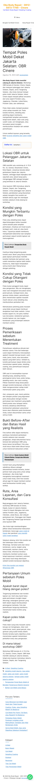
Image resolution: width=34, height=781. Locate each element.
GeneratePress (26, 778)
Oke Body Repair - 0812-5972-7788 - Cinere (17, 6)
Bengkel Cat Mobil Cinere (11, 23)
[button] (30, 777)
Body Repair (9, 748)
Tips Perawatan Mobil (13, 767)
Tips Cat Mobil (10, 763)
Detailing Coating (17, 668)
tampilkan (17, 145)
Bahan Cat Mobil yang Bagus (15, 688)
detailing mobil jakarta (13, 671)
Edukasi (8, 757)
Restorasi (8, 760)
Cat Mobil (8, 751)
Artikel (7, 668)
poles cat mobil (13, 674)
